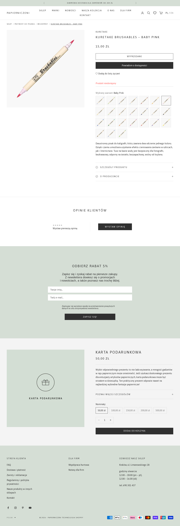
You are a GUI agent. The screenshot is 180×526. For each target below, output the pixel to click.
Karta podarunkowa (119, 352)
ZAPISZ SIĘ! (90, 317)
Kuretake (102, 32)
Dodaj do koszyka (134, 431)
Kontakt (85, 15)
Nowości (70, 10)
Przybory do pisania (25, 24)
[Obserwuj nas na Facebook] (8, 507)
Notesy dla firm (76, 470)
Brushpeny (43, 24)
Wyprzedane (134, 56)
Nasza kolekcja (92, 10)
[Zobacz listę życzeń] (155, 13)
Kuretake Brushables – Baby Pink (66, 24)
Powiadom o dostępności (134, 65)
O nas (111, 10)
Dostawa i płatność (16, 470)
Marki (55, 10)
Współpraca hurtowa (78, 465)
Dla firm (125, 10)
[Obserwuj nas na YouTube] (30, 507)
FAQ (9, 465)
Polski (10, 517)
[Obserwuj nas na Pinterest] (22, 507)
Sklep (42, 10)
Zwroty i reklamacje (17, 475)
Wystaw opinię (115, 227)
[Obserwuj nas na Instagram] (15, 507)
